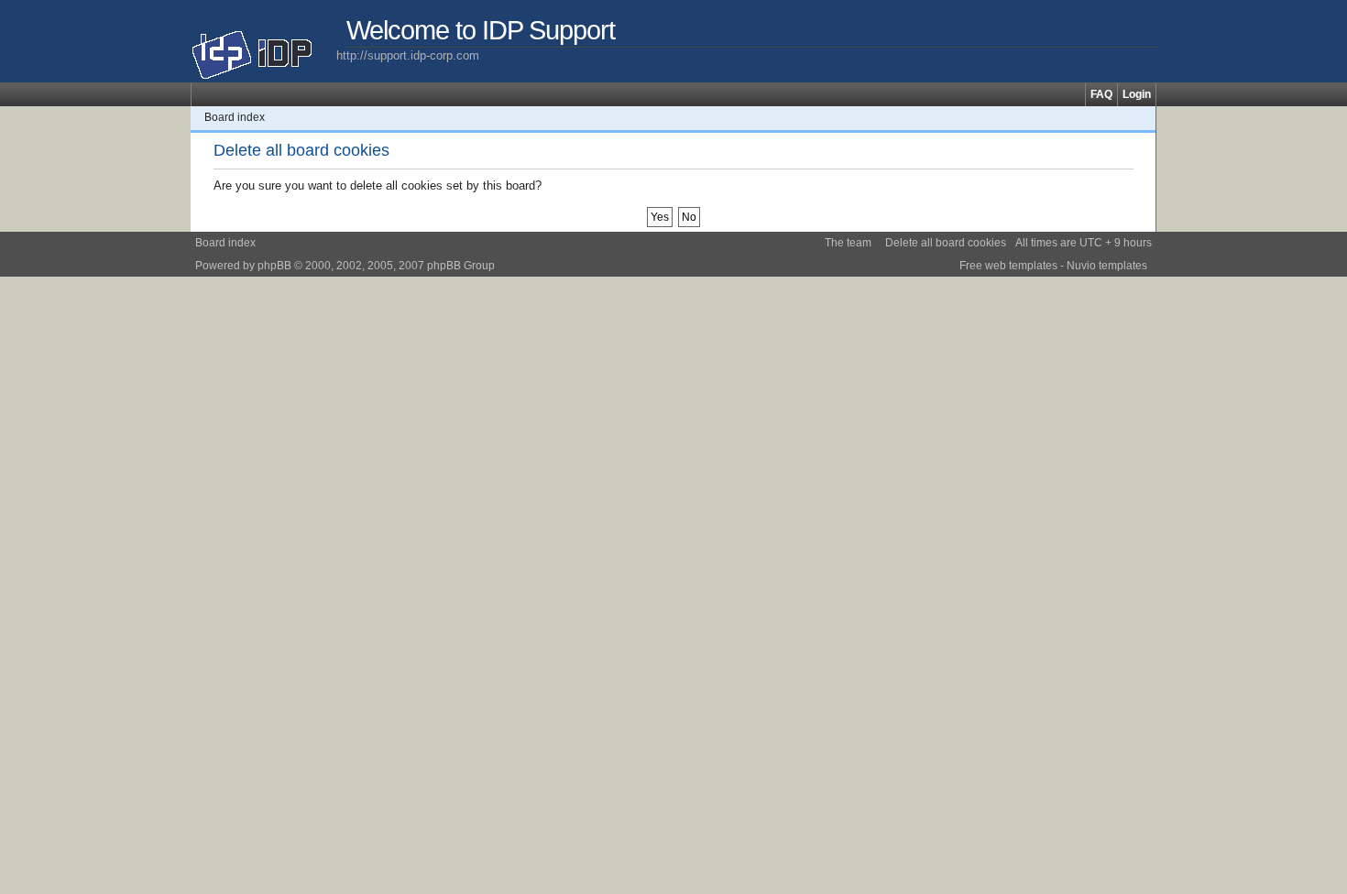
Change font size (1142, 117)
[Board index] (263, 48)
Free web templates (1008, 265)
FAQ (1101, 94)
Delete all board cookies (945, 242)
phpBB (274, 265)
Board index (234, 117)
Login (1136, 94)
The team (848, 242)
